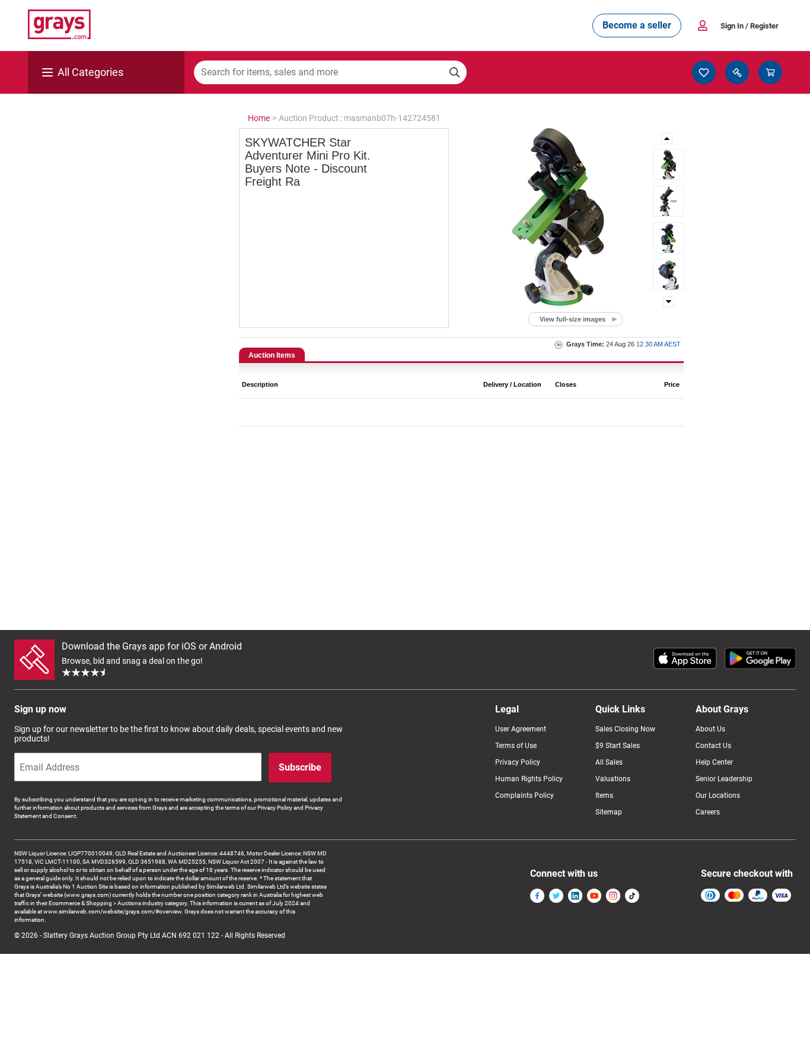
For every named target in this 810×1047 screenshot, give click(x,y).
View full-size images (572, 319)
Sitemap (608, 812)
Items (604, 795)
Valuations (612, 779)
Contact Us (713, 746)
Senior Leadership (724, 779)
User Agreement (520, 729)
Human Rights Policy (529, 779)
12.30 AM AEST (658, 344)
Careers (708, 812)
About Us (710, 729)
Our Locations (718, 795)
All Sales (609, 762)
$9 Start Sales (617, 746)
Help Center (714, 762)
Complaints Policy (524, 795)
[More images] (667, 138)
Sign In (749, 25)
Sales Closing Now (625, 729)
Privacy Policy (517, 762)
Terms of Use (516, 746)
